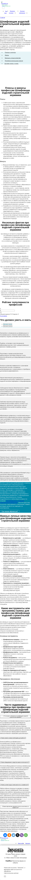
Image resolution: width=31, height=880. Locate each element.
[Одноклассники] (9, 835)
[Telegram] (13, 835)
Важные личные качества (13, 58)
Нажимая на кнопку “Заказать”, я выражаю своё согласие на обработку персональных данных (15, 863)
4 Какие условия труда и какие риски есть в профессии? (14, 784)
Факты (7, 55)
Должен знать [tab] (7, 324)
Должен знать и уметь (11, 63)
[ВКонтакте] (5, 835)
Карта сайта (21, 843)
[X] (17, 835)
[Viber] (22, 835)
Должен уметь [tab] (7, 326)
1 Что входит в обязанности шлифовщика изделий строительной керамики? (15, 716)
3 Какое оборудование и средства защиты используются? (15, 762)
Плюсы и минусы (10, 52)
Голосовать (3, 316)
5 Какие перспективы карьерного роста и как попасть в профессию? (15, 807)
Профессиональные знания (14, 61)
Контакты (28, 843)
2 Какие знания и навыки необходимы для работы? (13, 738)
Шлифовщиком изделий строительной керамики (12, 501)
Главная (2, 17)
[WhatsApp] (26, 835)
